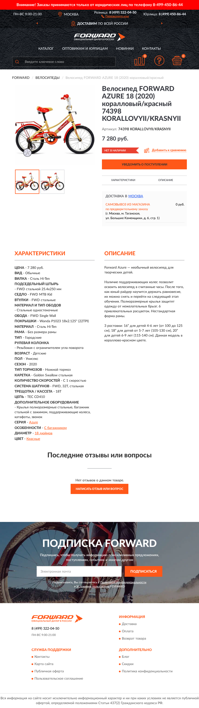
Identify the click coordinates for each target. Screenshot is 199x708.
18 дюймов (43, 433)
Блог (125, 657)
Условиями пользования (92, 586)
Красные (33, 439)
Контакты (151, 48)
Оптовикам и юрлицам (85, 48)
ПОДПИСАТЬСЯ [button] (143, 571)
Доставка (129, 624)
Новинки (125, 48)
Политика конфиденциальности (147, 671)
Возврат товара (134, 638)
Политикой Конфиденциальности (123, 582)
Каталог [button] (46, 48)
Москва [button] (135, 196)
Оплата (127, 631)
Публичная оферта (49, 671)
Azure (33, 422)
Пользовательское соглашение (58, 679)
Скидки (127, 664)
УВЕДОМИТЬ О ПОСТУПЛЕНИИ (144, 164)
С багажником (55, 428)
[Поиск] (17, 61)
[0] (177, 61)
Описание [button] (165, 180)
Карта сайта (43, 664)
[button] (115, 16)
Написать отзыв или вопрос (99, 488)
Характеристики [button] (123, 180)
